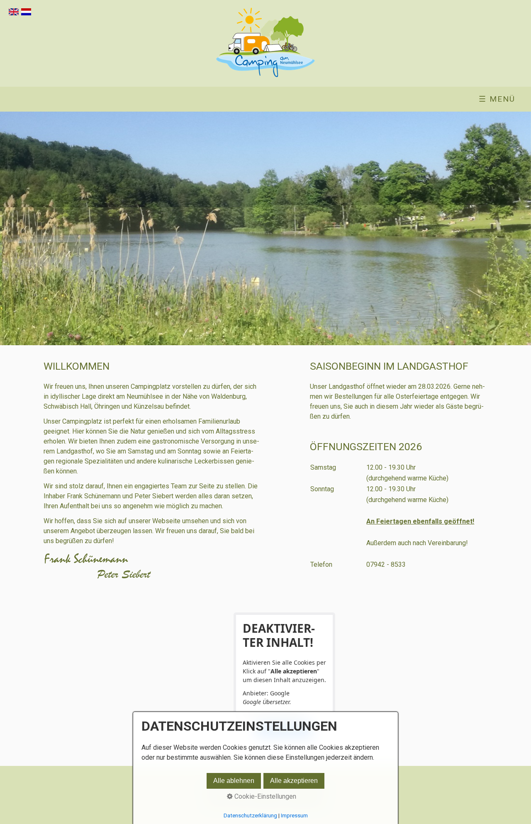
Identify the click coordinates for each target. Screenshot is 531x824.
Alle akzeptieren (294, 780)
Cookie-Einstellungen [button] (264, 796)
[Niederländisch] (26, 13)
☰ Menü (497, 99)
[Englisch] (13, 13)
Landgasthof (347, 386)
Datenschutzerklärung (250, 815)
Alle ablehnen (233, 780)
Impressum (294, 815)
